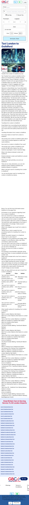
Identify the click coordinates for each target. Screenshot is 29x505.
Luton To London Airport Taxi (6, 416)
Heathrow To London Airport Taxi (7, 436)
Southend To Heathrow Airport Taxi (8, 429)
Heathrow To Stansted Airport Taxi (7, 439)
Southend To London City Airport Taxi (8, 432)
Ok (10, 503)
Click (14, 210)
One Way (9, 15)
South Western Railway (21, 366)
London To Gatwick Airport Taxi (7, 462)
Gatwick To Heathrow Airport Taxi (7, 448)
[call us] (16, 2)
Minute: (16, 33)
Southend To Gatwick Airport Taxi (7, 423)
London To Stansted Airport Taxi (7, 455)
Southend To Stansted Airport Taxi (7, 425)
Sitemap (8, 485)
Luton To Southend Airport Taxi (7, 411)
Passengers (6, 18)
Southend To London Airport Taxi (7, 420)
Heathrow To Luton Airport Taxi (7, 441)
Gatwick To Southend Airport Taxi (7, 453)
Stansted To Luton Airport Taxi (7, 464)
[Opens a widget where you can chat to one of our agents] (24, 490)
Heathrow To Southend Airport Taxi (8, 443)
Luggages (17, 18)
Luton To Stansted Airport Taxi (7, 406)
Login (25, 2)
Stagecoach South (8, 397)
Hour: (8, 33)
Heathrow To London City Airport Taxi (8, 434)
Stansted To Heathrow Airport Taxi (7, 473)
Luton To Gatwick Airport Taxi (6, 418)
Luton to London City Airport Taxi (7, 413)
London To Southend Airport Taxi (7, 459)
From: (5, 7)
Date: (14, 26)
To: (4, 11)
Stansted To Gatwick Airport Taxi (7, 471)
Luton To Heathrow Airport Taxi (7, 409)
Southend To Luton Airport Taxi (7, 427)
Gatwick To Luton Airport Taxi (6, 450)
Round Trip (20, 15)
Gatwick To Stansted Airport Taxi (7, 446)
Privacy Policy (16, 502)
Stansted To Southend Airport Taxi (7, 466)
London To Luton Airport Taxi (6, 457)
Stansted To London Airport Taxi (7, 469)
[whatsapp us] (20, 2)
